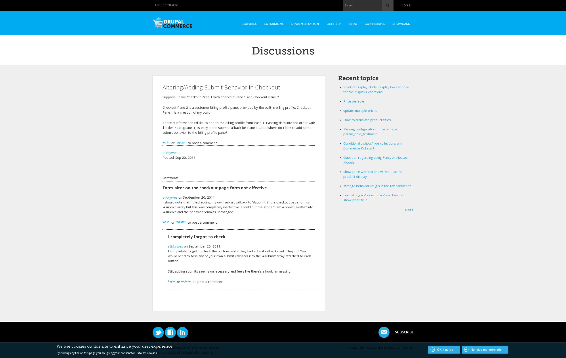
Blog (353, 23)
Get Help (334, 23)
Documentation (305, 23)
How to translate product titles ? (368, 120)
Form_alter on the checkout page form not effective (215, 187)
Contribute (375, 23)
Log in (406, 5)
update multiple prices (360, 110)
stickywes (170, 152)
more (409, 209)
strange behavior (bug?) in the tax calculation (377, 186)
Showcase (401, 23)
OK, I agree (445, 349)
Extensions (274, 23)
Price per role (353, 101)
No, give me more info (486, 349)
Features (249, 23)
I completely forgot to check (196, 236)
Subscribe (404, 332)
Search (349, 5)
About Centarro (166, 5)
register (180, 142)
